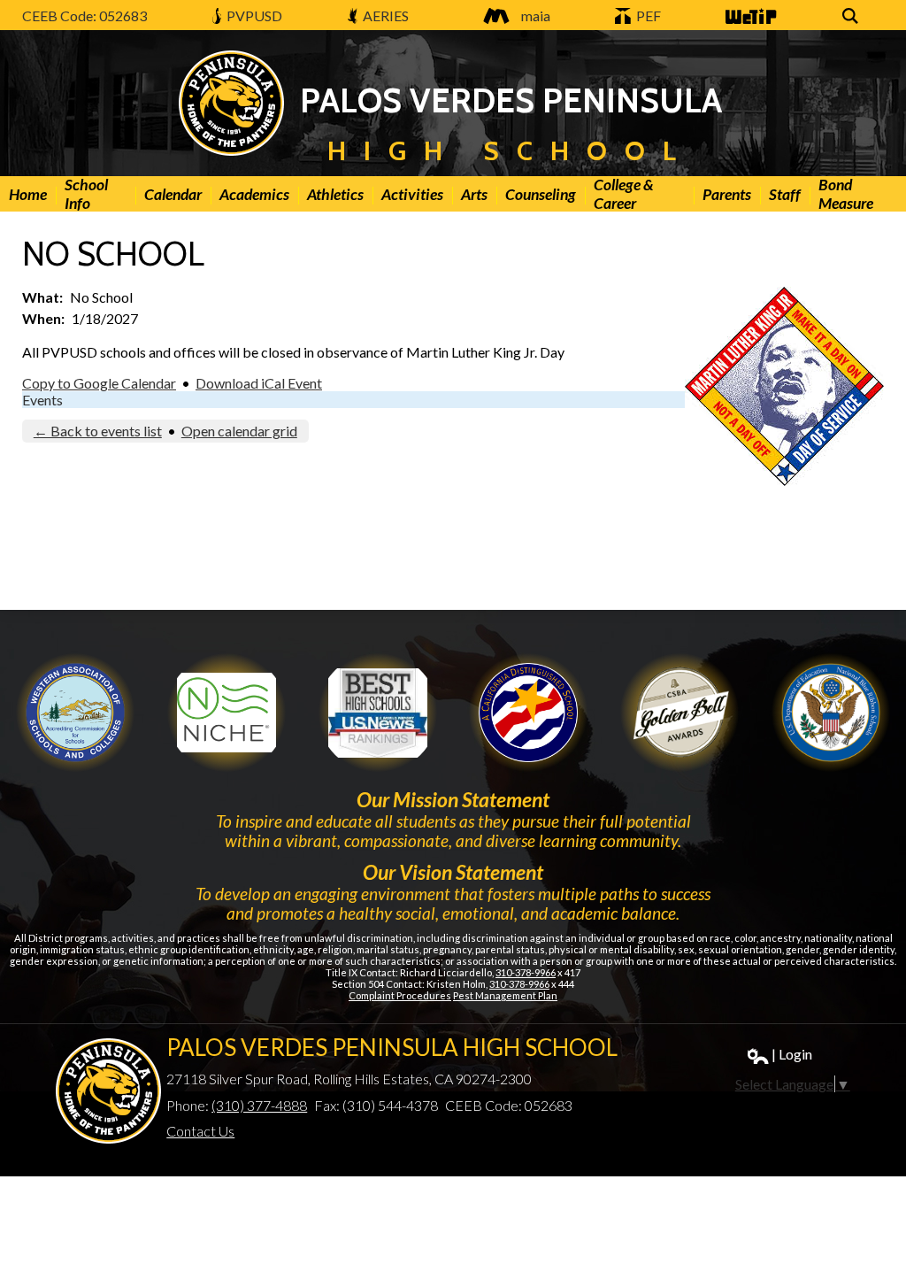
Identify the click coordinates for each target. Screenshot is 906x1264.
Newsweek (378, 712)
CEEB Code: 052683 (84, 15)
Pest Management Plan (505, 995)
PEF (647, 15)
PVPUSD (253, 15)
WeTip (744, 25)
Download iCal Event (259, 382)
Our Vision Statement (453, 871)
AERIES (384, 15)
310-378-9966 (525, 972)
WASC (75, 712)
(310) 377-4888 (259, 1105)
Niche (226, 712)
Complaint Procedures (400, 995)
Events (42, 399)
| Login (792, 1053)
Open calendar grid (239, 430)
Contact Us (200, 1130)
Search (853, 25)
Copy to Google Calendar (99, 382)
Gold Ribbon (679, 712)
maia (535, 15)
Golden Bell (528, 712)
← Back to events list (98, 430)
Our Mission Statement (453, 799)
